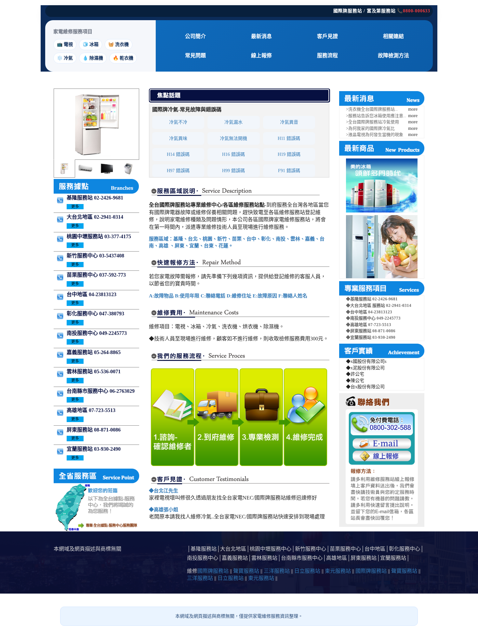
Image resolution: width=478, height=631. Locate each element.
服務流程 (327, 55)
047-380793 (111, 313)
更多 (75, 206)
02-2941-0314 (108, 217)
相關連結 (393, 36)
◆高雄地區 (357, 324)
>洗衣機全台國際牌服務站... (372, 109)
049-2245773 (113, 333)
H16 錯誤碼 (233, 154)
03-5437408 (111, 255)
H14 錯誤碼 (178, 154)
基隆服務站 (80, 197)
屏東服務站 (80, 429)
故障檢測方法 (393, 55)
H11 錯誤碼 (289, 138)
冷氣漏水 (233, 122)
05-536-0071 (107, 371)
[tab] (64, 168)
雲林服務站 (80, 371)
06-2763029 (122, 391)
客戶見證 (327, 36)
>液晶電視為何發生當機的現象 (374, 134)
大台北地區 (80, 217)
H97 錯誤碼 (178, 170)
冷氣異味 (178, 138)
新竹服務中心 (83, 255)
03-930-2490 (107, 449)
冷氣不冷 (178, 122)
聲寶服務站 (246, 571)
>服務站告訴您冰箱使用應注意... (376, 115)
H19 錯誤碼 (289, 154)
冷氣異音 (289, 122)
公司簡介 (195, 36)
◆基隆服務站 (359, 298)
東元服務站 (338, 571)
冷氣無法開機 (233, 138)
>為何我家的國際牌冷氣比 (370, 128)
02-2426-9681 (108, 197)
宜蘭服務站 (80, 449)
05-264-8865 (107, 352)
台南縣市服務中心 (88, 391)
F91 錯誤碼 (289, 170)
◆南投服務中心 (361, 318)
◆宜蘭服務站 (359, 337)
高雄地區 (78, 410)
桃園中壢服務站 (85, 236)
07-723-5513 (102, 410)
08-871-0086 (107, 429)
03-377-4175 (117, 236)
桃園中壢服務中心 (270, 549)
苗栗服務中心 (83, 275)
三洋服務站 (277, 571)
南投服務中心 (83, 333)
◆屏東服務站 (359, 330)
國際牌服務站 (213, 571)
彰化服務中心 (83, 313)
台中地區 (78, 294)
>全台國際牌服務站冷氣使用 (372, 121)
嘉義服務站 (80, 352)
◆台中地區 (357, 311)
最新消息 (261, 36)
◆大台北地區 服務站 (366, 305)
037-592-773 (112, 275)
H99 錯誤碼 (233, 170)
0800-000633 (416, 10)
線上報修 (261, 55)
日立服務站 (307, 571)
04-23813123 (102, 294)
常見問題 (195, 55)
